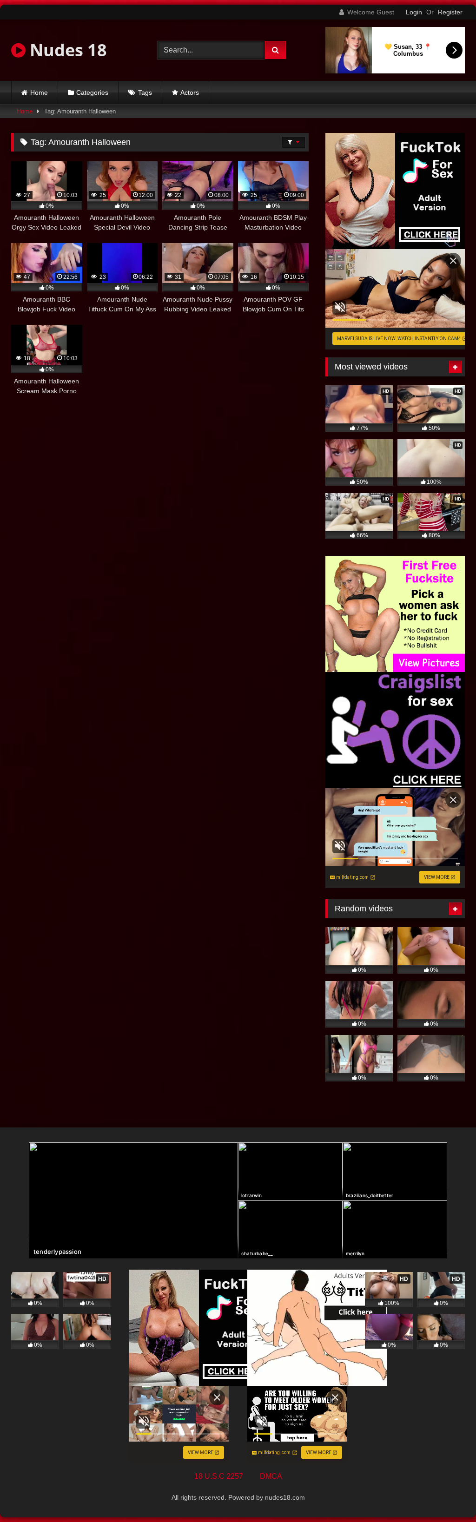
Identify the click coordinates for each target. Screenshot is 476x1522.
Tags (145, 92)
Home (39, 92)
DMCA (271, 1476)
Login (414, 12)
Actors (189, 92)
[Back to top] (447, 1494)
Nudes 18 (66, 50)
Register (450, 12)
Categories (92, 92)
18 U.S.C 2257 (218, 1476)
